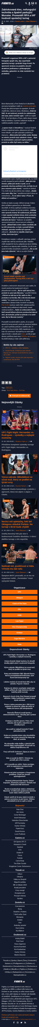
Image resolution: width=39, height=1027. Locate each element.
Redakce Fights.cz (21, 441)
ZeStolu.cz (30, 963)
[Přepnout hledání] (26, 3)
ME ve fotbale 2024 (20, 885)
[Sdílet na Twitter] (6, 382)
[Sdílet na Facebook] (3, 382)
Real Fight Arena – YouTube (16, 390)
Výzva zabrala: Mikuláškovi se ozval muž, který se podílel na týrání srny (17, 480)
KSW (19, 615)
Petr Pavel (20, 941)
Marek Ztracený (19, 955)
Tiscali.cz (6, 960)
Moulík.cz (15, 969)
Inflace (20, 874)
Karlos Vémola (20, 826)
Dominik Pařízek (21, 486)
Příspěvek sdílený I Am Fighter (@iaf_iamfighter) (19, 174)
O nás (16, 1017)
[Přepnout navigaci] (29, 3)
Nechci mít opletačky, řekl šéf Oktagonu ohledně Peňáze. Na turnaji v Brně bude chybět (17, 524)
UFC (19, 592)
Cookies (20, 1015)
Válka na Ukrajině (20, 879)
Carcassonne (20, 906)
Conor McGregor (20, 815)
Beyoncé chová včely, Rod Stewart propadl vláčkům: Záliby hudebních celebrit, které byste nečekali (19, 698)
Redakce (12, 1015)
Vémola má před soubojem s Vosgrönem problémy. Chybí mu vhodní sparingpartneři (19, 774)
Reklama (5, 1015)
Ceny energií (19, 890)
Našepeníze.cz (18, 972)
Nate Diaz (20, 809)
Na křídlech (20, 931)
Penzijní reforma (20, 896)
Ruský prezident (20, 887)
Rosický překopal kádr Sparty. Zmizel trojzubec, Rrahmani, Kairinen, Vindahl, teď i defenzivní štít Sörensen (19, 782)
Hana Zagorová (20, 944)
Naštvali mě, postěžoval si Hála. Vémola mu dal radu (18, 567)
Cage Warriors (19, 638)
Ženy (25, 960)
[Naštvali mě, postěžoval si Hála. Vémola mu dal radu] (19, 553)
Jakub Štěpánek (21, 530)
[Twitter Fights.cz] (21, 1022)
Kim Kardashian (20, 949)
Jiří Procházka (20, 823)
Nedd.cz (7, 969)
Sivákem (33, 336)
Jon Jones (20, 812)
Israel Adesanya (20, 818)
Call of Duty (20, 861)
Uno (19, 922)
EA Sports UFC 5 (20, 842)
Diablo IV (20, 853)
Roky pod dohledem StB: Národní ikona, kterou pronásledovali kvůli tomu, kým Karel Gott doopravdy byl (19, 675)
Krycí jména (20, 928)
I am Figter (20, 621)
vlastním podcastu (29, 106)
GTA (20, 850)
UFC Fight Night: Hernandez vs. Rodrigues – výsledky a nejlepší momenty (18, 435)
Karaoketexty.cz (20, 966)
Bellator (19, 633)
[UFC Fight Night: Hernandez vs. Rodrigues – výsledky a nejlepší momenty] (19, 419)
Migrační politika (20, 882)
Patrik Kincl (20, 828)
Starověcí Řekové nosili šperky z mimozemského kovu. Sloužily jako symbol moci (19, 714)
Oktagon (19, 598)
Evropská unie (20, 893)
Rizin (19, 644)
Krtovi (23, 334)
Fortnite (20, 858)
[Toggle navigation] (35, 3)
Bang (20, 909)
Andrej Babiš (19, 938)
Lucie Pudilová (20, 834)
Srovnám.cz (29, 972)
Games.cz (8, 963)
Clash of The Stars (19, 603)
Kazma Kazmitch (20, 946)
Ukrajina (20, 877)
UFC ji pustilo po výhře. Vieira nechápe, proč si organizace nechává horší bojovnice (19, 766)
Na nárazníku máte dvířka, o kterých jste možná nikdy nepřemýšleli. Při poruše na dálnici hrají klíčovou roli (19, 745)
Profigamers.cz (19, 963)
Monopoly (19, 917)
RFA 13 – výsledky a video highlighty (17, 348)
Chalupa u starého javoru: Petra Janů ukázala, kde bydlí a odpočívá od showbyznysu (19, 723)
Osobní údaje (28, 1015)
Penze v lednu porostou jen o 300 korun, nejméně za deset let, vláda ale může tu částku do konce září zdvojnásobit (19, 706)
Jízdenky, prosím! (20, 925)
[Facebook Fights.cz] (13, 1022)
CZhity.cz (8, 972)
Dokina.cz (32, 969)
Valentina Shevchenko (20, 820)
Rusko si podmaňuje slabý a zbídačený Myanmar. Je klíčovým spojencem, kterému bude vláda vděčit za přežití (19, 791)
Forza (20, 855)
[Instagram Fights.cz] (17, 1022)
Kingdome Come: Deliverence (20, 866)
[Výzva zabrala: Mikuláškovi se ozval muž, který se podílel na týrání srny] (19, 464)
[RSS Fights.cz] (25, 1022)
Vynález (20, 898)
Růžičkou (24, 336)
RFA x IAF (9, 388)
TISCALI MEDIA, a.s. (16, 1019)
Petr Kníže (5, 305)
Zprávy (14, 960)
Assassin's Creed (20, 844)
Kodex (4, 1017)
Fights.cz (23, 969)
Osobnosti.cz (8, 966)
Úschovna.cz (32, 966)
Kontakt (10, 1017)
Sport (20, 960)
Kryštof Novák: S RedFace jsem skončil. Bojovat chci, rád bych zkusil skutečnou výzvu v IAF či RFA (18, 353)
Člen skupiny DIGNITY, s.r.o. (29, 1019)
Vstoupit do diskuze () (20, 396)
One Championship (19, 627)
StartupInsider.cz (20, 975)
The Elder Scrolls (20, 863)
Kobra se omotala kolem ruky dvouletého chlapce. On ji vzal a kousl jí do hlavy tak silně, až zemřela (19, 737)
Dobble (19, 920)
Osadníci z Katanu (19, 912)
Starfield (20, 847)
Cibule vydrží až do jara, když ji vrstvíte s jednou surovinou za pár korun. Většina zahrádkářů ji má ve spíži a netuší (19, 799)
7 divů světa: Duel (20, 914)
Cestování (32, 960)
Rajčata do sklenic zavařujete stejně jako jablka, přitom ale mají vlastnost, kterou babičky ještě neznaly (19, 690)
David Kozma (20, 831)
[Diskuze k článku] (2, 23)
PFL (19, 609)
